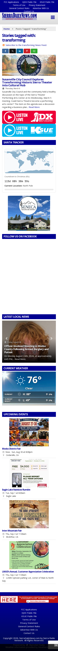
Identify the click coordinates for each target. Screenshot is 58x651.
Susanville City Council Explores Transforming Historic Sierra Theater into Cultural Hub (27, 82)
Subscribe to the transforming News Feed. (26, 45)
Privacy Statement (37, 5)
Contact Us (29, 11)
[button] (53, 17)
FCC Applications (11, 2)
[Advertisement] (29, 213)
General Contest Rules (19, 8)
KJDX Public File (29, 2)
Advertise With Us (41, 8)
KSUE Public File (47, 2)
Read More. (34, 107)
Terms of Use (19, 5)
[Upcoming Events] (29, 432)
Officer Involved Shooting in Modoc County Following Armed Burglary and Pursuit (26, 349)
